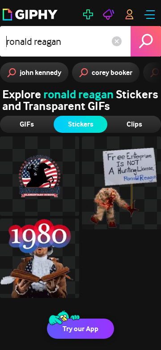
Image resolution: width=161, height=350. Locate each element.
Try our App (80, 328)
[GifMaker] (88, 14)
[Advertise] (108, 14)
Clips (134, 124)
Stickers (80, 124)
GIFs (27, 124)
